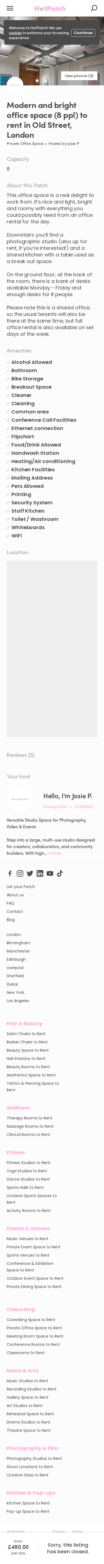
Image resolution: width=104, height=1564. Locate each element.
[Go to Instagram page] (20, 873)
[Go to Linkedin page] (40, 873)
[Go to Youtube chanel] (50, 873)
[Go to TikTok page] (60, 873)
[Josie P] (20, 799)
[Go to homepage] (50, 8)
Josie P (73, 143)
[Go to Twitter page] (30, 873)
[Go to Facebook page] (10, 873)
